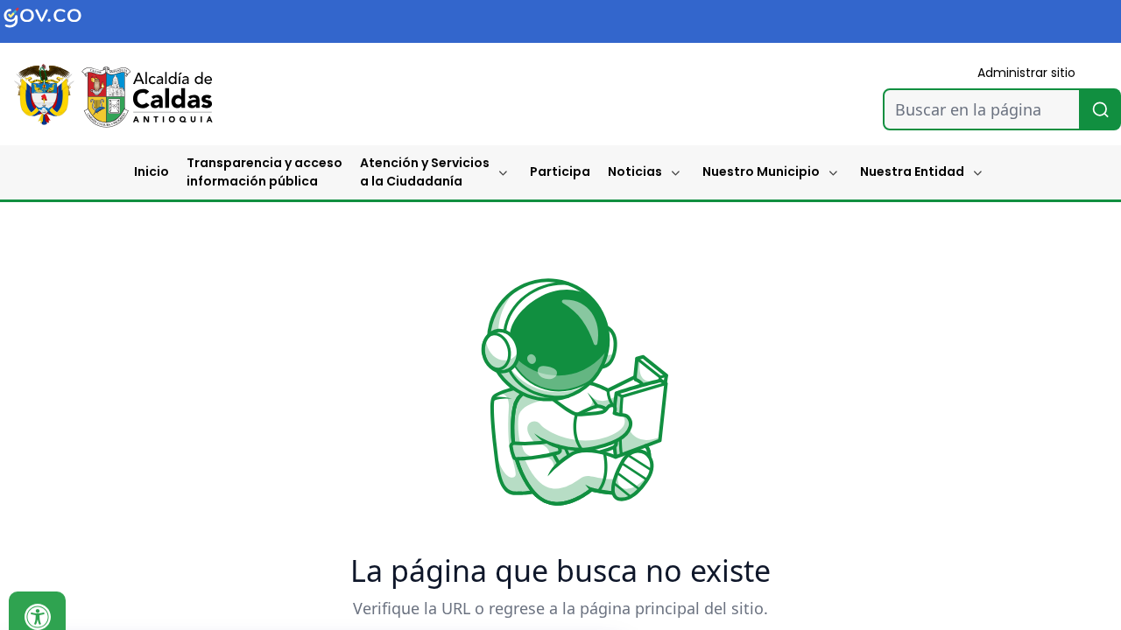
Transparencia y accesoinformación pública (264, 172)
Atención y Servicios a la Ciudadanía (425, 172)
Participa (560, 171)
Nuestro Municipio (761, 171)
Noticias (635, 171)
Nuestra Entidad (912, 171)
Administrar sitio (1026, 72)
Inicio (151, 171)
